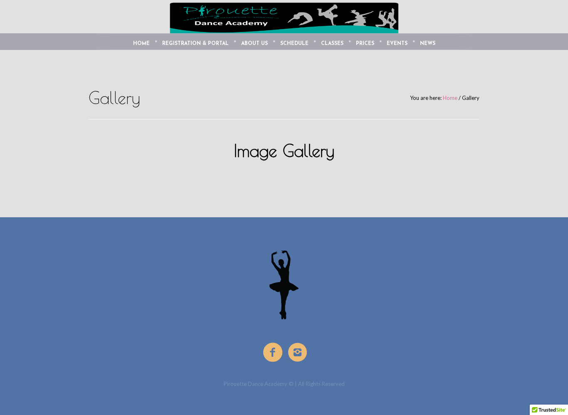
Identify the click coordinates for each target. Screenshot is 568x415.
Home (450, 97)
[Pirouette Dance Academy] (284, 285)
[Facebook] (273, 352)
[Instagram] (298, 352)
